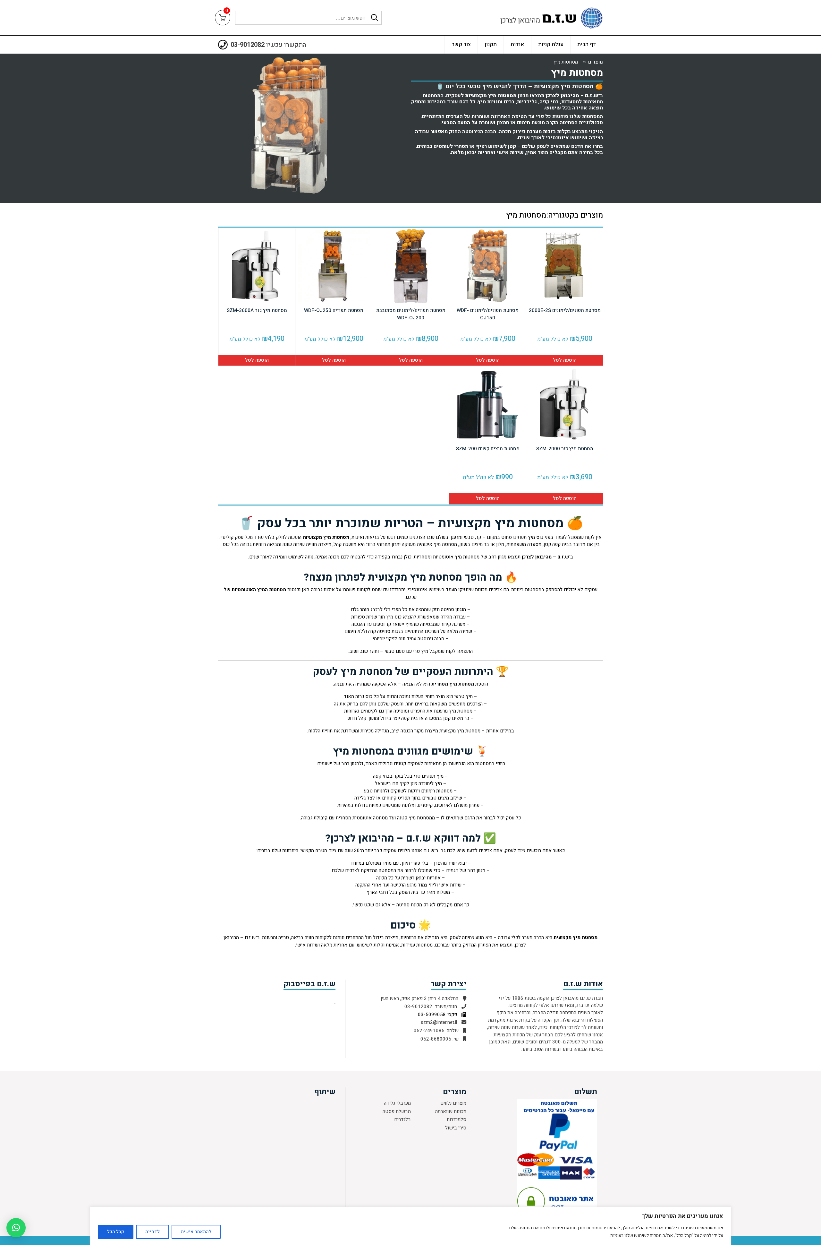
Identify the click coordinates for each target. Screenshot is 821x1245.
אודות (517, 44)
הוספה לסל (565, 360)
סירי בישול (455, 1127)
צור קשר (461, 44)
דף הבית (586, 44)
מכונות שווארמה (450, 1111)
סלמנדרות (456, 1119)
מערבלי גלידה (397, 1103)
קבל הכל (115, 1231)
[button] (16, 1227)
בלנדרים (402, 1119)
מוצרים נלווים (453, 1103)
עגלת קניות (550, 44)
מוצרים (595, 61)
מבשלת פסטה (397, 1111)
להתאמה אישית (196, 1231)
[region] (410, 1226)
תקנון (491, 44)
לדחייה (152, 1231)
